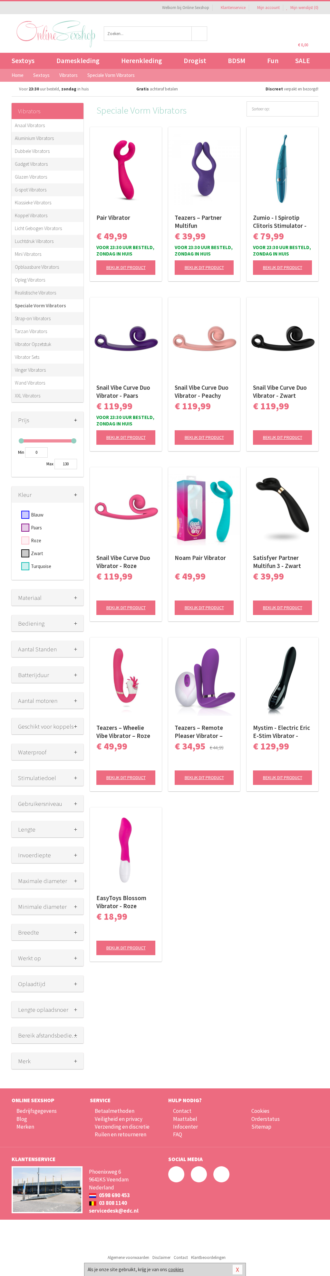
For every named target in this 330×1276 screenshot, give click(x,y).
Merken (25, 1126)
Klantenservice (233, 7)
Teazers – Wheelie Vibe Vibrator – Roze (123, 732)
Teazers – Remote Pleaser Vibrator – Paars (199, 732)
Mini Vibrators (28, 254)
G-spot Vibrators (30, 190)
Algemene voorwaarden (128, 1257)
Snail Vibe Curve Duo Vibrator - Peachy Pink (201, 392)
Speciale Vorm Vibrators (40, 306)
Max (49, 464)
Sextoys (23, 60)
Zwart (37, 553)
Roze (36, 540)
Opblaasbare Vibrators (37, 267)
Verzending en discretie (122, 1126)
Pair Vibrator (113, 217)
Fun (272, 60)
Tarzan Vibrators (31, 331)
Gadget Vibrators (31, 164)
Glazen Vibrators (31, 177)
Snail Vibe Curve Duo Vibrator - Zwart (280, 391)
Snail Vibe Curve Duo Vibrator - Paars (123, 391)
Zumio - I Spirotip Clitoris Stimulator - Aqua (279, 222)
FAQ (177, 1134)
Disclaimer (161, 1257)
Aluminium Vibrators (34, 138)
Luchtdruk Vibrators (34, 241)
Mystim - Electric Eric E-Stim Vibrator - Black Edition (281, 732)
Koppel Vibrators (31, 215)
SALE (302, 60)
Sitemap (261, 1126)
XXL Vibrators (27, 396)
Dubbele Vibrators (32, 151)
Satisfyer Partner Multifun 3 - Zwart (277, 562)
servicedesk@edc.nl (114, 1210)
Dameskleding (78, 60)
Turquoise (41, 566)
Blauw (37, 515)
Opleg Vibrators (30, 280)
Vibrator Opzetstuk (33, 344)
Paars (36, 528)
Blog (21, 1118)
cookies (176, 1269)
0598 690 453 (114, 1195)
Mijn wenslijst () (303, 7)
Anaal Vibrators (30, 125)
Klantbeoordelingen (208, 1257)
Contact (182, 1110)
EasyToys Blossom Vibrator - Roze (121, 902)
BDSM (236, 60)
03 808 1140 (112, 1202)
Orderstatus (265, 1118)
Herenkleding (141, 60)
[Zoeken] (199, 33)
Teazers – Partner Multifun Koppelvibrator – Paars (198, 222)
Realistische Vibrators (35, 293)
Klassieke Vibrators (33, 203)
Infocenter (185, 1126)
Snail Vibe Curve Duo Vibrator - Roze (123, 562)
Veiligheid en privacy (118, 1118)
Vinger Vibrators (30, 370)
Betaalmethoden (114, 1110)
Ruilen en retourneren (120, 1134)
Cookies (260, 1110)
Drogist (195, 60)
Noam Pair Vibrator (200, 558)
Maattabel (185, 1118)
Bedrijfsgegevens (36, 1110)
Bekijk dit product (126, 267)
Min (21, 452)
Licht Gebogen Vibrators (38, 228)
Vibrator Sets (27, 357)
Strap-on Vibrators (33, 318)
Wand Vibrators (30, 383)
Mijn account (268, 7)
